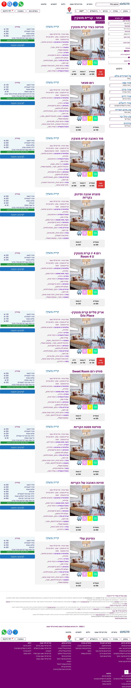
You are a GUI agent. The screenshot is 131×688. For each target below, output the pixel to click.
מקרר (53, 47)
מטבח (60, 116)
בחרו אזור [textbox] (126, 23)
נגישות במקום (49, 151)
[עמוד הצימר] (95, 62)
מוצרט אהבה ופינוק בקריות (87, 196)
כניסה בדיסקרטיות (54, 55)
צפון (56, 37)
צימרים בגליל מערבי (64, 648)
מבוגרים (128, 48)
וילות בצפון (27, 653)
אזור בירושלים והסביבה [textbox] (122, 105)
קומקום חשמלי (63, 50)
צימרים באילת (126, 646)
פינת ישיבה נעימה (62, 68)
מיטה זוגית (59, 65)
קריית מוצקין (64, 37)
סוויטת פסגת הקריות (87, 427)
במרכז (115, 11)
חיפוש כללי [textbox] (114, 4)
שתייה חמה (52, 71)
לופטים (54, 4)
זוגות (57, 39)
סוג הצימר (127, 31)
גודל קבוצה (127, 61)
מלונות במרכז (106, 681)
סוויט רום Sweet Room (87, 371)
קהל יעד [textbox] (127, 119)
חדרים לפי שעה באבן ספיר (42, 653)
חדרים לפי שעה (76, 4)
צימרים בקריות (66, 666)
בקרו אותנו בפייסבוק (121, 618)
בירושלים (94, 11)
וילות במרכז (27, 651)
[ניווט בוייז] (79, 62)
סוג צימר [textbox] (127, 112)
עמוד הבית (65, 34)
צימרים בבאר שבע (125, 648)
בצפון (125, 11)
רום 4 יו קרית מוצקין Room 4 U (87, 255)
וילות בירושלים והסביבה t (22, 648)
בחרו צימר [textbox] (126, 29)
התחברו (21, 11)
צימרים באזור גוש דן (84, 646)
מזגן (55, 60)
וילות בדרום (27, 646)
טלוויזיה (65, 44)
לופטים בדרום (126, 676)
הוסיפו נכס (33, 11)
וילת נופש (96, 609)
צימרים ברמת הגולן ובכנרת (62, 669)
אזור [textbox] (128, 78)
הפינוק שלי (87, 538)
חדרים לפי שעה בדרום (43, 646)
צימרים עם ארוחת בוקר (103, 651)
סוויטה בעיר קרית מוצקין (87, 27)
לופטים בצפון (126, 686)
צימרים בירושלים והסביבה (122, 653)
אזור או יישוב (126, 21)
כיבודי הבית (52, 279)
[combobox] (107, 4)
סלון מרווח (50, 121)
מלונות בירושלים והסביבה (102, 679)
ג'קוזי (74, 602)
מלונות (43, 4)
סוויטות (108, 607)
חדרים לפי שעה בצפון (43, 659)
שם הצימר (127, 26)
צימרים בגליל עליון (65, 651)
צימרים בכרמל (66, 656)
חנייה (60, 52)
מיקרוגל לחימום (51, 116)
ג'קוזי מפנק (50, 220)
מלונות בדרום (106, 676)
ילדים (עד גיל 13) (125, 54)
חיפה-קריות (50, 37)
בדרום (105, 11)
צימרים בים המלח (125, 651)
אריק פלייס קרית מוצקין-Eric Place (87, 314)
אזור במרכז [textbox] (126, 92)
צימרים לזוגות (106, 646)
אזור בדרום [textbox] (126, 99)
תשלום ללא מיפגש (62, 58)
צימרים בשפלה (86, 653)
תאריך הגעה (127, 37)
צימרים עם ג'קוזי (105, 656)
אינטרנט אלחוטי (46, 42)
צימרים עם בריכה (105, 653)
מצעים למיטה (48, 60)
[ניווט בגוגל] (84, 62)
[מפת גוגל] (90, 62)
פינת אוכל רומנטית (48, 65)
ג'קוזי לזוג (50, 442)
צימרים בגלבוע (66, 646)
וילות (63, 4)
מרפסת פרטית (58, 468)
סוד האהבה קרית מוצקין (87, 138)
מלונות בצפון (106, 684)
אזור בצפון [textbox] (126, 85)
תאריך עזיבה (126, 43)
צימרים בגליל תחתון (64, 653)
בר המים (59, 47)
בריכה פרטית (51, 607)
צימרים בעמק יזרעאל (64, 664)
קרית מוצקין (100, 22)
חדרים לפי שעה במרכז (43, 656)
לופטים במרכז (126, 684)
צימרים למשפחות (105, 648)
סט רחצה (65, 63)
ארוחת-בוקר (52, 159)
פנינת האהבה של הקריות (87, 483)
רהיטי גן (60, 361)
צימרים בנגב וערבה (125, 661)
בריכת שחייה (85, 602)
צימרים (89, 4)
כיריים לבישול (57, 340)
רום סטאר (87, 83)
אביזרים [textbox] (127, 126)
